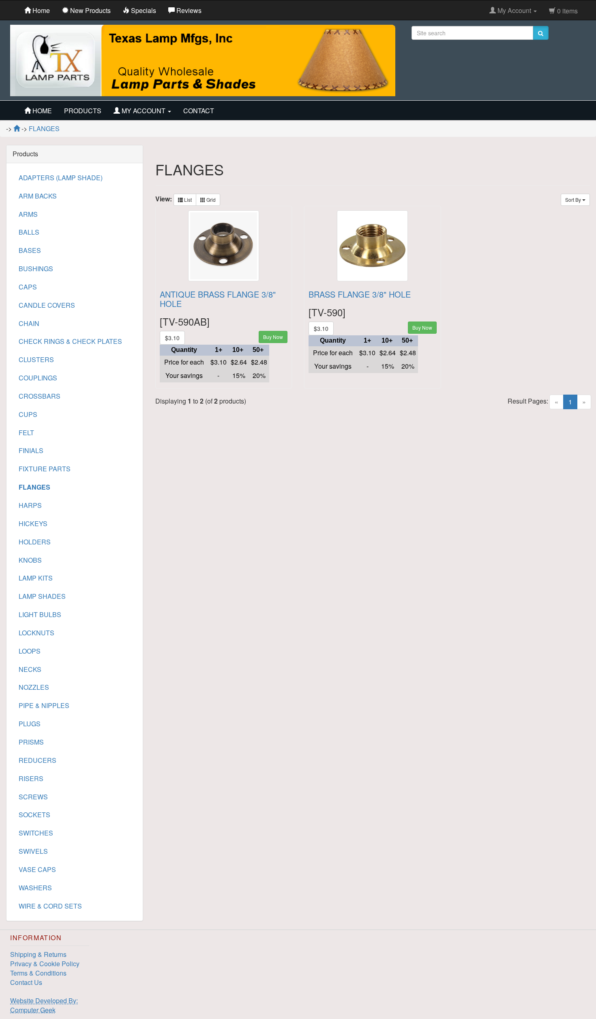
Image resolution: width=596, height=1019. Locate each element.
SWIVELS (33, 851)
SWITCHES (36, 833)
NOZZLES (34, 687)
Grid (210, 199)
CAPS (28, 286)
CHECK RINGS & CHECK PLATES (70, 341)
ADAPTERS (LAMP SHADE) (61, 177)
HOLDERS (35, 541)
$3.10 (172, 338)
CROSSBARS (39, 396)
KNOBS (30, 560)
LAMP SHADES (42, 596)
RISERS (31, 778)
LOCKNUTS (36, 632)
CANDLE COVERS (47, 305)
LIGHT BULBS (40, 614)
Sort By (573, 199)
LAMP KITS (36, 578)
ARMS (28, 214)
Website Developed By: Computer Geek (44, 1005)
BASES (30, 250)
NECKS (30, 669)
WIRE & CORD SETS (50, 906)
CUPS (28, 414)
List (187, 199)
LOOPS (30, 651)
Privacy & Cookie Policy (44, 963)
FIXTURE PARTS (45, 468)
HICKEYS (33, 523)
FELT (26, 432)
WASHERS (35, 887)
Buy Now (273, 336)
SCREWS (33, 796)
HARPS (30, 505)
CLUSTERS (36, 359)
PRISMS (31, 742)
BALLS (29, 232)
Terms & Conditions (38, 973)
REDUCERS (37, 760)
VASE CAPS (37, 869)
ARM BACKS (38, 196)
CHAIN (29, 323)
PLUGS (30, 723)
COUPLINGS (38, 377)
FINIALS (31, 450)
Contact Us (26, 982)
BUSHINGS (36, 268)
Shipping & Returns (38, 954)
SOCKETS (34, 814)
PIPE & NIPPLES (44, 705)
